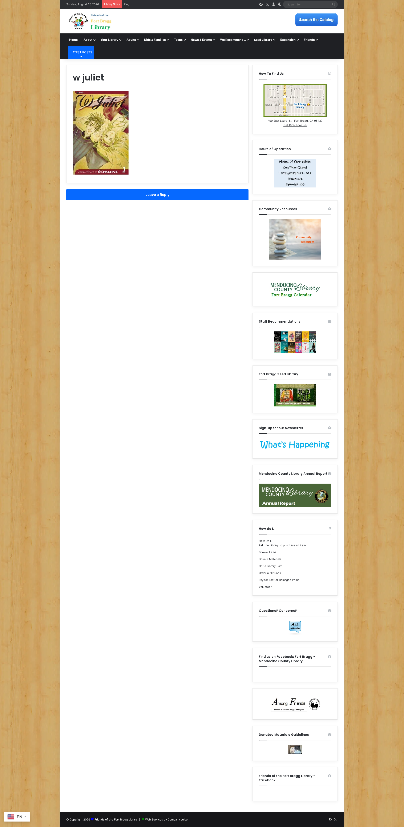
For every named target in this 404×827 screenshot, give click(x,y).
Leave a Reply (157, 195)
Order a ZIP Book (270, 573)
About (88, 39)
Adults (131, 39)
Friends (309, 39)
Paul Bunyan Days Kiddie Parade (145, 4)
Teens (178, 39)
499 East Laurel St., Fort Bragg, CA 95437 (295, 120)
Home (73, 39)
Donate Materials (270, 559)
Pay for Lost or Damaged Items (279, 580)
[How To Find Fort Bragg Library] (295, 116)
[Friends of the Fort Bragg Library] (90, 21)
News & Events (201, 39)
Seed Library (263, 39)
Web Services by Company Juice (166, 819)
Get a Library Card (271, 566)
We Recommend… (233, 39)
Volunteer (265, 586)
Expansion (288, 39)
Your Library (109, 39)
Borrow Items (267, 552)
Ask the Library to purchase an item (282, 545)
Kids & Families (155, 39)
